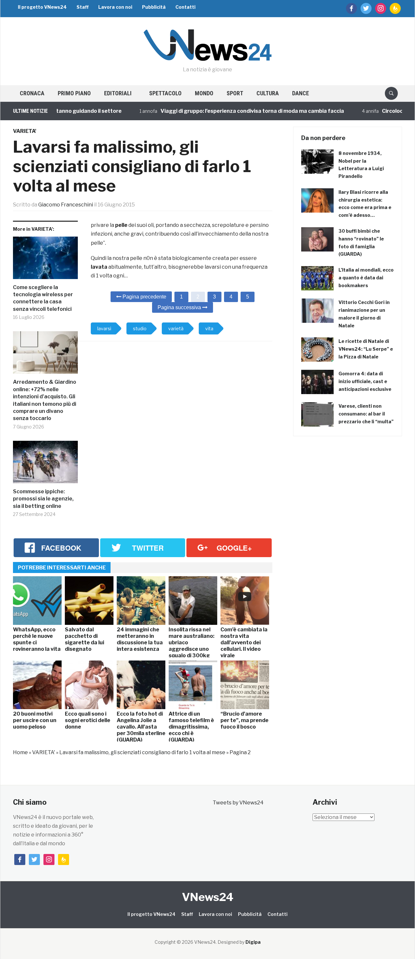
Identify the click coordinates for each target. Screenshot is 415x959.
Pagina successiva (180, 307)
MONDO (204, 93)
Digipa (253, 942)
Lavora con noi (115, 7)
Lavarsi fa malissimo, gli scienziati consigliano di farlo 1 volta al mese (142, 752)
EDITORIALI (118, 93)
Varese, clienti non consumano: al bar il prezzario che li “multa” (366, 413)
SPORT (235, 93)
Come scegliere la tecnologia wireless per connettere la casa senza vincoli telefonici (43, 298)
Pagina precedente (143, 296)
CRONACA (32, 93)
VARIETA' (24, 131)
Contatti (185, 7)
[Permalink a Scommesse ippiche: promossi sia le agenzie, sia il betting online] (45, 464)
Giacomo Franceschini (65, 205)
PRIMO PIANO (74, 93)
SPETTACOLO (165, 93)
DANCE (300, 93)
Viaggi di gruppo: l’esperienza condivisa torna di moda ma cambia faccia (237, 111)
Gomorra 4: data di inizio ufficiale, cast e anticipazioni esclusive (364, 381)
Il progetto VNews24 (42, 7)
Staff (83, 7)
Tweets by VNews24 (238, 803)
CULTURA (267, 93)
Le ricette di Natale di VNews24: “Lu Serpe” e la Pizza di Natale (365, 348)
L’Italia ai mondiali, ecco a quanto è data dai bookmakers (366, 277)
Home (20, 752)
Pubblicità (154, 7)
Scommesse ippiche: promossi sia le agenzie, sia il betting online (43, 498)
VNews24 (207, 897)
